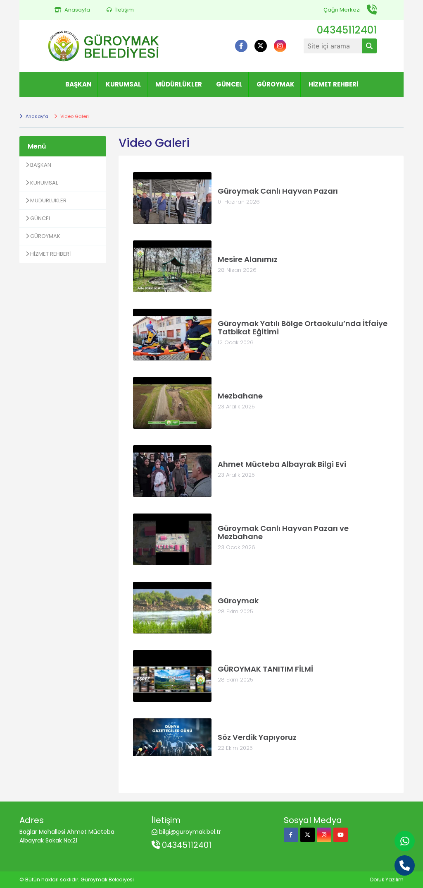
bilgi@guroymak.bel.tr (190, 832)
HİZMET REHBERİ (333, 84)
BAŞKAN (78, 84)
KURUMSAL (123, 84)
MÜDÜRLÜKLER (178, 84)
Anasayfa (36, 116)
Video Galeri (74, 116)
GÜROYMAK (276, 84)
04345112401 (186, 845)
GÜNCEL (229, 84)
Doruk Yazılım (387, 879)
